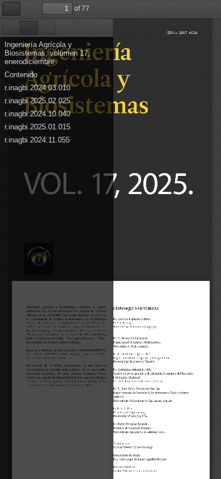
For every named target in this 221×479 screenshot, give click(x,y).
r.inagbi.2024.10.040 (37, 114)
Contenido (21, 74)
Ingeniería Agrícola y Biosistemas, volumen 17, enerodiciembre (47, 53)
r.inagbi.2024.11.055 (37, 140)
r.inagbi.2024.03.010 (37, 87)
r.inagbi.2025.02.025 (37, 100)
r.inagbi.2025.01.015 (37, 127)
